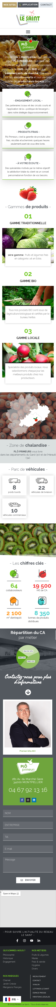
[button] (28, 31)
